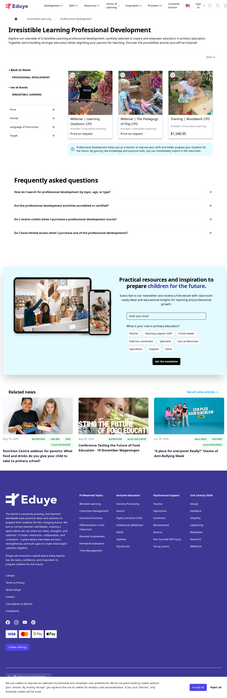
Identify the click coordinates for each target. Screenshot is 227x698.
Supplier (154, 349)
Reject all (215, 687)
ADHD (119, 532)
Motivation (196, 532)
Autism (120, 511)
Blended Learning (90, 503)
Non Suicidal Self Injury (167, 539)
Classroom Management (94, 511)
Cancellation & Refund (19, 604)
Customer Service (174, 5)
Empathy (195, 518)
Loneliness (159, 518)
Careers (10, 596)
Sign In (198, 5)
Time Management (90, 550)
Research (195, 539)
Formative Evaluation (91, 543)
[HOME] (17, 19)
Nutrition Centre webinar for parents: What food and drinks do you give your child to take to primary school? (37, 456)
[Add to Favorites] (72, 75)
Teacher (134, 333)
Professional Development (76, 19)
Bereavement (161, 525)
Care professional (187, 341)
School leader (186, 333)
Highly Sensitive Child (129, 518)
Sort (209, 57)
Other (168, 349)
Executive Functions (91, 518)
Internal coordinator (141, 341)
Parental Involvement (92, 536)
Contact (10, 575)
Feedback (195, 511)
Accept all (198, 687)
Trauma (157, 503)
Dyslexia (121, 539)
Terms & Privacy (15, 582)
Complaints (12, 611)
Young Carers (161, 546)
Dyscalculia (123, 546)
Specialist (165, 341)
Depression (160, 511)
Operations (135, 349)
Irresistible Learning (39, 19)
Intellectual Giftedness (129, 525)
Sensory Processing (127, 503)
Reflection (196, 546)
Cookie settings (18, 647)
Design (194, 503)
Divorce (157, 532)
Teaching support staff (158, 333)
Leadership (196, 525)
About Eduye (13, 589)
